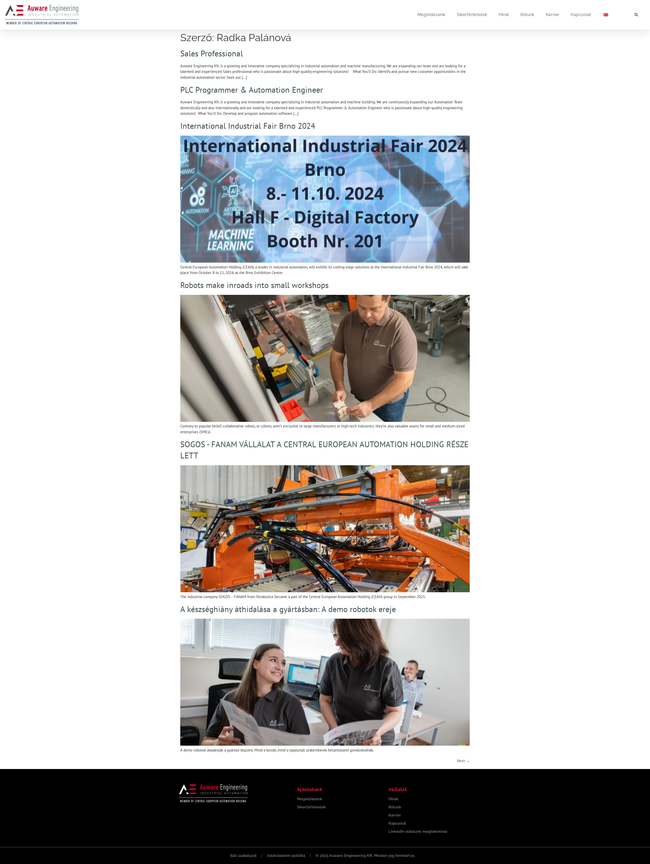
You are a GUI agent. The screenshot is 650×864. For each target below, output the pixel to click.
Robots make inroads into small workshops (254, 285)
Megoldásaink (431, 14)
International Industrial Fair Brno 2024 (247, 125)
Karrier (552, 14)
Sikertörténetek (472, 14)
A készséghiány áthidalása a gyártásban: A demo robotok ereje (288, 609)
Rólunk (527, 14)
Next (463, 760)
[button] (636, 15)
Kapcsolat (581, 14)
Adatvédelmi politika (286, 855)
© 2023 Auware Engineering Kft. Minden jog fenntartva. (365, 855)
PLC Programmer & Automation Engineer (251, 89)
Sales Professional (211, 53)
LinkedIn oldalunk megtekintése (417, 831)
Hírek (504, 14)
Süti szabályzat (243, 855)
